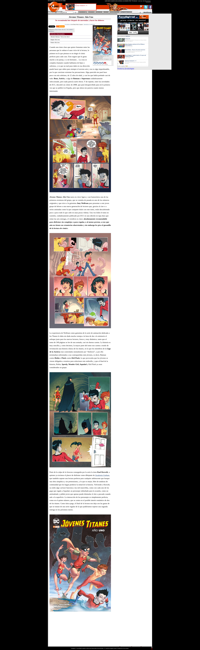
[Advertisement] (67, 631)
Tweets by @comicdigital (125, 69)
